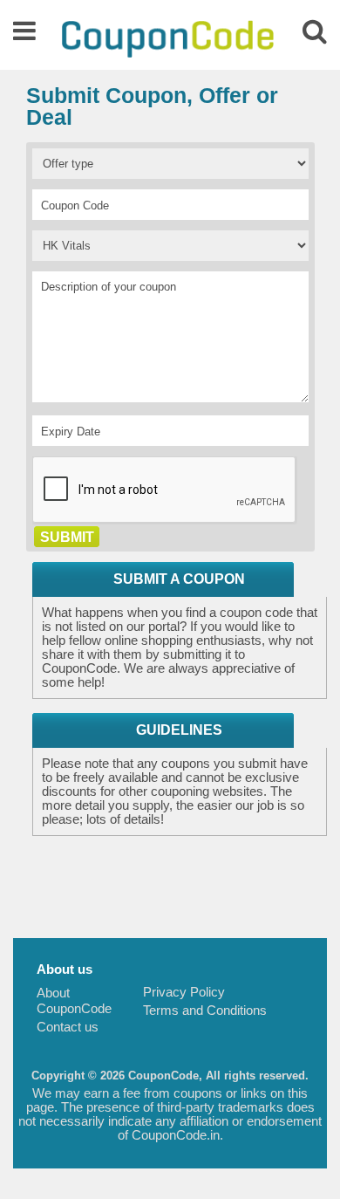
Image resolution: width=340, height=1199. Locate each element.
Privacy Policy (184, 991)
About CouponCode (74, 1000)
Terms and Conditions (205, 1010)
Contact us (68, 1026)
